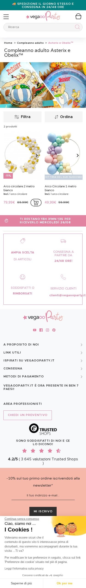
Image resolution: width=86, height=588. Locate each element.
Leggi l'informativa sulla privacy (24, 568)
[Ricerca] (76, 28)
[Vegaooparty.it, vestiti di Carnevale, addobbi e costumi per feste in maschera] (43, 13)
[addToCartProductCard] (36, 202)
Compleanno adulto (30, 42)
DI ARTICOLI (22, 259)
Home (8, 42)
